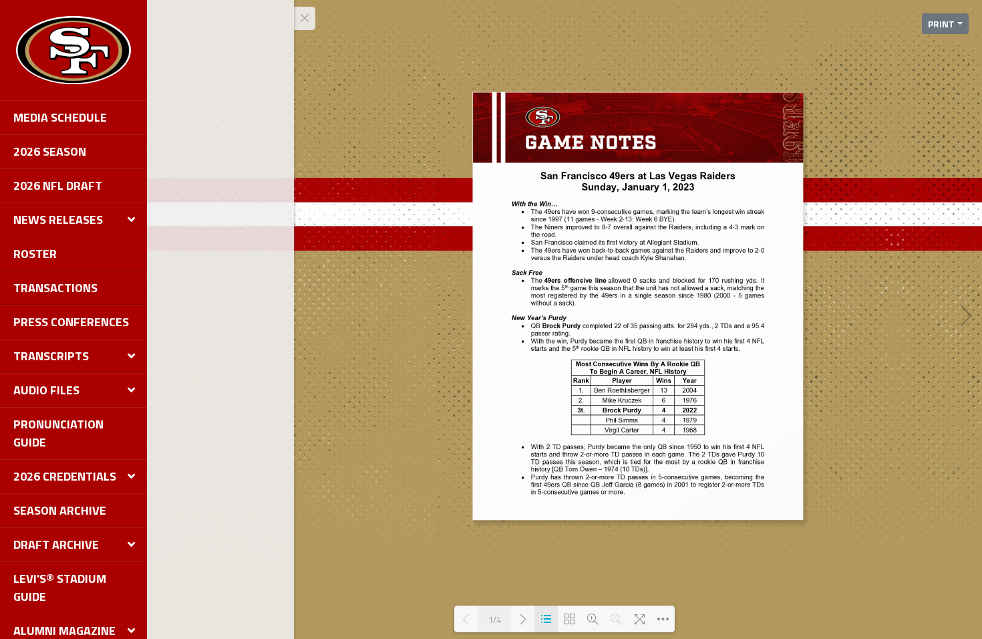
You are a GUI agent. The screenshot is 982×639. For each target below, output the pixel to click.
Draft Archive (56, 544)
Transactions (55, 288)
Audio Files (46, 390)
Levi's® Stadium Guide (59, 587)
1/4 (494, 619)
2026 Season (49, 151)
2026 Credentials (64, 476)
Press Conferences (71, 322)
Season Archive (59, 510)
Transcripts (51, 356)
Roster (35, 254)
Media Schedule (60, 117)
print (941, 24)
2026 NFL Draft (57, 185)
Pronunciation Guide (58, 433)
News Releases (58, 220)
